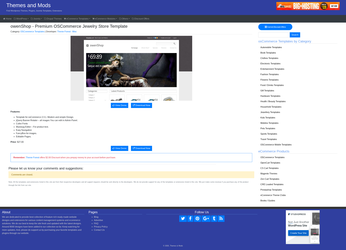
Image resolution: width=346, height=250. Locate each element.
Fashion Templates (269, 74)
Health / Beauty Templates (273, 101)
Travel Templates (268, 139)
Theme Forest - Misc (67, 31)
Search (295, 35)
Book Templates (268, 53)
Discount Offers (141, 19)
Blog (96, 217)
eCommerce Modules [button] (104, 19)
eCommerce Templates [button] (77, 19)
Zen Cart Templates (269, 179)
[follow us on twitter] (183, 218)
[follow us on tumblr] (214, 218)
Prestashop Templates (271, 190)
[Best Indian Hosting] (308, 6)
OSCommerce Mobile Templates (276, 145)
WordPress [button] (21, 19)
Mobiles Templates (269, 123)
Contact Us (99, 230)
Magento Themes (268, 173)
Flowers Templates (269, 80)
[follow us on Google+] (206, 218)
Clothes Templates (269, 58)
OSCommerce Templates (32, 31)
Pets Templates (267, 128)
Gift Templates (267, 90)
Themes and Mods (28, 5)
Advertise (98, 220)
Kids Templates (267, 117)
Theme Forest (32, 157)
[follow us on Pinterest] (197, 218)
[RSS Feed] (221, 218)
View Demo (121, 105)
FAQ (96, 223)
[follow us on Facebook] (190, 218)
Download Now (142, 105)
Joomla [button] (36, 19)
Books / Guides (267, 200)
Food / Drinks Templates (272, 85)
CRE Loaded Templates (271, 184)
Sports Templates (268, 134)
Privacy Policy (101, 227)
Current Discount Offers (276, 27)
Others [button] (124, 19)
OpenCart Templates (270, 163)
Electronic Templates (270, 63)
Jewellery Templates (270, 112)
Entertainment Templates (272, 69)
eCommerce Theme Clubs (273, 195)
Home (8, 19)
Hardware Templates (270, 96)
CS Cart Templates (269, 168)
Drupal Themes (54, 19)
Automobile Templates (271, 47)
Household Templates (270, 107)
